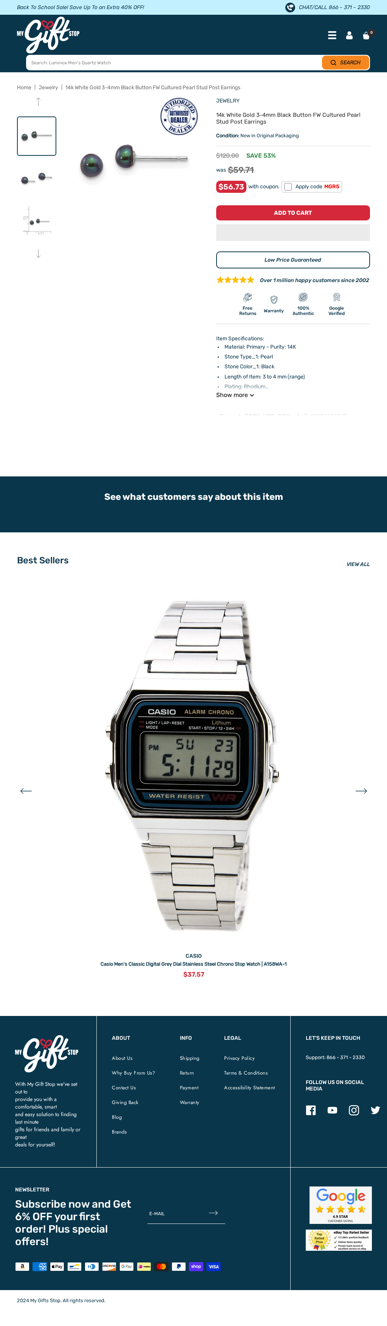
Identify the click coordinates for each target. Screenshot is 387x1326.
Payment (189, 1087)
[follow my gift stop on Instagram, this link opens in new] (354, 1113)
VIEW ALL (358, 564)
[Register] (213, 1213)
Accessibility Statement (249, 1087)
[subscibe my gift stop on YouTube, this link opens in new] (332, 1113)
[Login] (349, 36)
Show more (232, 395)
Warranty (190, 1102)
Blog (117, 1117)
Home (24, 87)
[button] (293, 232)
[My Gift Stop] (46, 1038)
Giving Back (125, 1102)
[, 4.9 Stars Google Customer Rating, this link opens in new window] (341, 1205)
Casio (194, 956)
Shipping (190, 1058)
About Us (122, 1058)
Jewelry (48, 87)
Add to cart (293, 212)
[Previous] (38, 103)
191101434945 (329, 416)
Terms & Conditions (246, 1072)
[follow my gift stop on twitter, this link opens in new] (375, 1113)
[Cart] (366, 35)
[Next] (38, 254)
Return (187, 1072)
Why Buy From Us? (133, 1072)
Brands (119, 1131)
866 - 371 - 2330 (346, 1057)
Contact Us (124, 1087)
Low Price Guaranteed (293, 260)
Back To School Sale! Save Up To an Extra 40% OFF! (80, 7)
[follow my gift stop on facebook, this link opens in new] (311, 1113)
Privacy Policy (239, 1058)
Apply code (317, 186)
